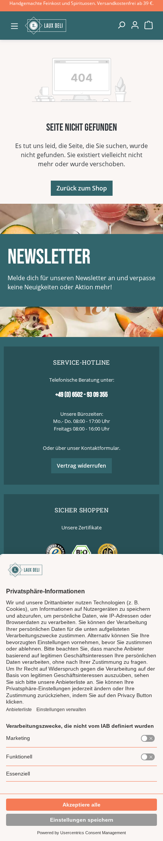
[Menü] (14, 25)
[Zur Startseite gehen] (68, 25)
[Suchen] (121, 24)
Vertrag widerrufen (81, 465)
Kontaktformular (100, 448)
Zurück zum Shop (81, 188)
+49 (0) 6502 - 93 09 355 (81, 395)
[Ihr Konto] (135, 24)
